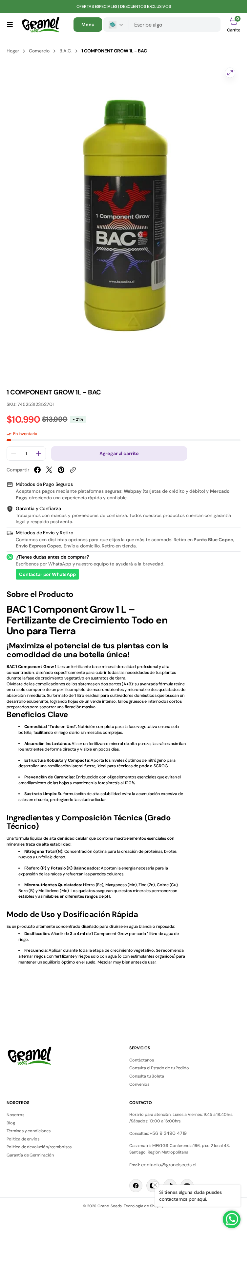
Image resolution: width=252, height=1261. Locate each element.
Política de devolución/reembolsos (39, 1147)
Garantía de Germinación (30, 1155)
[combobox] (174, 24)
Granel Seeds (109, 1206)
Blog (11, 1123)
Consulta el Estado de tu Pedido (159, 1068)
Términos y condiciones (29, 1131)
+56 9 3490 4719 (168, 1133)
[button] (10, 24)
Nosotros (15, 1115)
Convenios (139, 1084)
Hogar (13, 51)
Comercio (39, 51)
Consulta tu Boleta (146, 1076)
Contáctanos (141, 1060)
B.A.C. (65, 51)
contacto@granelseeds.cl (168, 1165)
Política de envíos (23, 1139)
